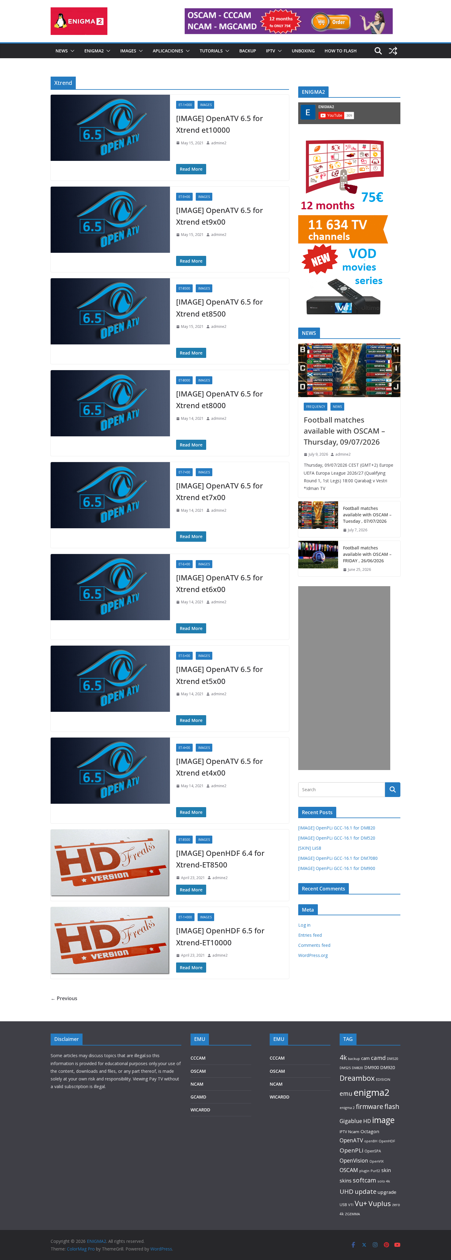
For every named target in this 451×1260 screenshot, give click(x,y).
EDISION (383, 1079)
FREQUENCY (315, 406)
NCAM (197, 1084)
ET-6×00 (184, 564)
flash (391, 1106)
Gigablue (351, 1121)
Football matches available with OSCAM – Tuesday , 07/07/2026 (367, 514)
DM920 (387, 1067)
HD (367, 1121)
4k (343, 1057)
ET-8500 (184, 288)
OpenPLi (351, 1150)
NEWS (62, 51)
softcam (364, 1180)
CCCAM (198, 1058)
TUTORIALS (211, 51)
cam (365, 1058)
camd (378, 1057)
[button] (71, 51)
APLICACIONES (168, 51)
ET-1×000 (185, 105)
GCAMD (198, 1097)
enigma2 (371, 1092)
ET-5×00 (184, 656)
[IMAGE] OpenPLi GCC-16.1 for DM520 (336, 838)
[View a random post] (393, 51)
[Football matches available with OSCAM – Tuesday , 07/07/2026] (318, 519)
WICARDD (200, 1110)
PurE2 (375, 1170)
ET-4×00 (184, 748)
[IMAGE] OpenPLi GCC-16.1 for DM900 (336, 868)
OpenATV (351, 1140)
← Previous (64, 998)
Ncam (353, 1131)
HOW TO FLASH (341, 51)
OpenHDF (387, 1141)
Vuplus (379, 1203)
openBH (370, 1141)
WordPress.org (313, 955)
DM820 (357, 1067)
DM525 (345, 1067)
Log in (304, 925)
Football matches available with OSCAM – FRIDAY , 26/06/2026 (367, 554)
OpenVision (354, 1160)
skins (346, 1180)
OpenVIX (376, 1161)
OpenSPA (372, 1151)
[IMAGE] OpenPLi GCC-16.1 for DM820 (336, 828)
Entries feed (310, 935)
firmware (369, 1106)
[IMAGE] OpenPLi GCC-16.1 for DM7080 (338, 858)
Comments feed (314, 945)
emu (346, 1093)
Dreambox (357, 1078)
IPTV (270, 51)
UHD (346, 1191)
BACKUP (247, 51)
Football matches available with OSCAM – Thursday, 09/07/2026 (344, 431)
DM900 (371, 1067)
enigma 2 (347, 1107)
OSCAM (198, 1071)
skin (386, 1170)
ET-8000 (184, 380)
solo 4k (383, 1181)
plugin (364, 1170)
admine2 (218, 143)
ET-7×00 (184, 472)
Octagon (369, 1131)
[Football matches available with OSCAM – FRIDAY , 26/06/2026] (318, 559)
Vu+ (361, 1203)
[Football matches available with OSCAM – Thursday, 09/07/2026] (349, 370)
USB (343, 1204)
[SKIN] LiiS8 (309, 848)
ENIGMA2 (94, 51)
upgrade (387, 1192)
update (365, 1191)
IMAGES (128, 51)
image (383, 1119)
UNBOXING (303, 51)
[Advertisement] (344, 678)
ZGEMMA (352, 1214)
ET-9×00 (184, 197)
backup (354, 1058)
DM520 (392, 1058)
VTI (350, 1204)
